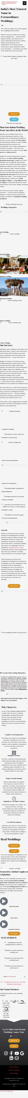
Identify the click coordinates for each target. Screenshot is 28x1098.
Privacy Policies (14, 1067)
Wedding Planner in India (15, 547)
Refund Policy (14, 1073)
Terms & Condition (14, 1070)
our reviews (10, 976)
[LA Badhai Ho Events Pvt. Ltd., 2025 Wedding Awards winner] (14, 983)
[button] (14, 868)
